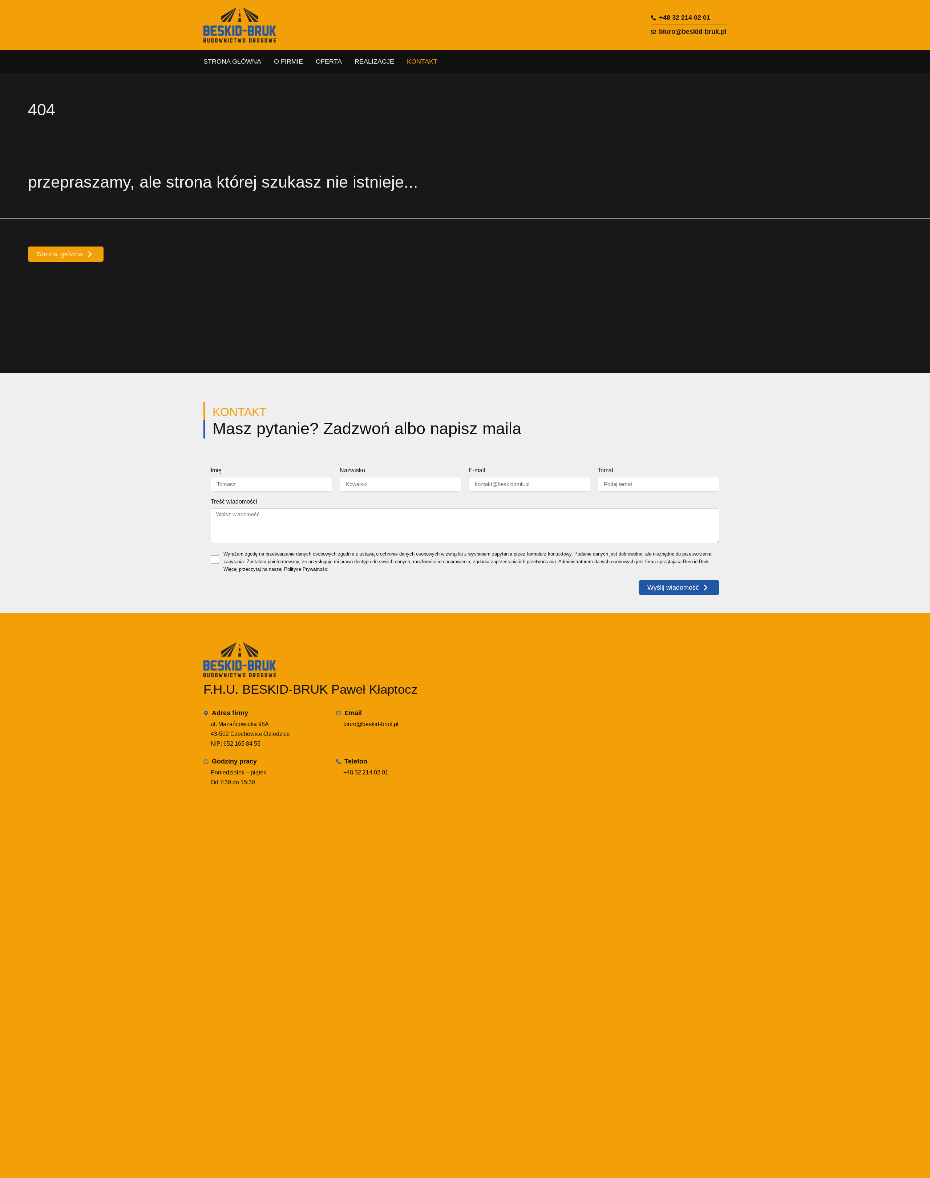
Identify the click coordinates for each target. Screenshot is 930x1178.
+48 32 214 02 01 (365, 772)
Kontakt (422, 61)
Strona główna (232, 61)
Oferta (329, 61)
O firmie (288, 61)
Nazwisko (352, 470)
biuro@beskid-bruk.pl (371, 724)
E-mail (477, 470)
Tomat (605, 470)
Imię (216, 470)
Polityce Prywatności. (307, 569)
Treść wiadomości (234, 502)
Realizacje (374, 61)
